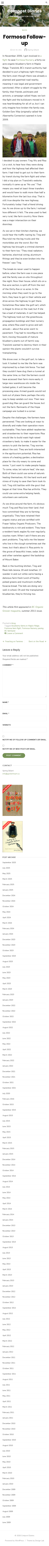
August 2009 (8, 1511)
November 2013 (9, 1231)
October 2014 (8, 1170)
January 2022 (8, 1066)
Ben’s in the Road (36, 641)
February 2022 (8, 1060)
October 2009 (8, 1500)
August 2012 (8, 1313)
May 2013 (6, 1264)
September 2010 (9, 1440)
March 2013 (7, 1275)
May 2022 (6, 1044)
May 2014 (6, 1198)
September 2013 (9, 1242)
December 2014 (9, 1159)
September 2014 (9, 1176)
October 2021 (8, 1082)
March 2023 (7, 989)
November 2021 (9, 1077)
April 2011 (7, 1401)
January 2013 (8, 1286)
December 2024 (9, 895)
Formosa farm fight (12, 628)
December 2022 (9, 1005)
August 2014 (8, 1181)
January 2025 (8, 890)
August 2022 (8, 1027)
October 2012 (8, 1302)
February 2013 (8, 1280)
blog (24, 30)
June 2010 (7, 1456)
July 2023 (6, 967)
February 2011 (8, 1412)
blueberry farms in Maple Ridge (25, 625)
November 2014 (9, 1165)
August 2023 (8, 961)
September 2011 (9, 1374)
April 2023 (7, 983)
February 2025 (8, 884)
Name (6, 702)
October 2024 (8, 906)
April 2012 (7, 1335)
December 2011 (9, 1357)
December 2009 (9, 1489)
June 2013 (7, 1258)
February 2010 (8, 1478)
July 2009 (6, 1517)
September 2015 (9, 1110)
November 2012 (9, 1297)
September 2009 (9, 1506)
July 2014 (6, 1187)
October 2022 (8, 1016)
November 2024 (9, 901)
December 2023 (9, 939)
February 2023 (8, 994)
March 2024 (7, 923)
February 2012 (8, 1346)
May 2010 (6, 1462)
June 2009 (7, 1522)
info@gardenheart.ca (11, 774)
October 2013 (8, 1236)
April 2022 (7, 1049)
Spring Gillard (33, 50)
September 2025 (9, 862)
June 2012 (7, 1324)
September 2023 (9, 956)
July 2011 (6, 1385)
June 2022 (7, 1038)
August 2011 (8, 1379)
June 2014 (7, 1192)
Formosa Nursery (25, 59)
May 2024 (6, 912)
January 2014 (8, 1220)
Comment (8, 665)
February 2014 (8, 1214)
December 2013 (9, 1225)
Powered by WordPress (14, 1540)
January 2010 (8, 1484)
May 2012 (6, 1330)
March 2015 (7, 1143)
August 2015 (8, 1115)
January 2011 (8, 1418)
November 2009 (9, 1495)
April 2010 (7, 1467)
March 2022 (7, 1055)
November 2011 (9, 1363)
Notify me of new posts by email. (19, 749)
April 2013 (7, 1269)
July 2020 (6, 1093)
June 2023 (7, 972)
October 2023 (8, 950)
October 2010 (8, 1434)
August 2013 (8, 1247)
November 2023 (9, 945)
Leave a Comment (15, 633)
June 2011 (7, 1390)
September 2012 (9, 1308)
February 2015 (8, 1148)
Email (6, 713)
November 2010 (9, 1429)
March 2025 (7, 879)
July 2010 (6, 1451)
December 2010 (9, 1423)
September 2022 (9, 1022)
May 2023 (6, 978)
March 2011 (7, 1407)
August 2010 (8, 1445)
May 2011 (6, 1396)
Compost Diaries (24, 11)
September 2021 (9, 1088)
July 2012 (6, 1319)
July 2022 (6, 1033)
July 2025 (6, 868)
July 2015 (6, 1121)
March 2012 (7, 1341)
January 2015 (8, 1154)
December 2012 (9, 1291)
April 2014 (7, 1203)
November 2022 (9, 1011)
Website (7, 725)
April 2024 (7, 917)
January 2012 (8, 1352)
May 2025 (6, 873)
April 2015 (7, 1137)
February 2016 (8, 1099)
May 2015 (6, 1132)
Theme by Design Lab (35, 1540)
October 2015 (8, 1104)
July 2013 (6, 1253)
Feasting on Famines (14, 641)
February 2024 (8, 928)
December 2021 (9, 1071)
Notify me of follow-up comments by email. (24, 740)
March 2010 (7, 1473)
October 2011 (8, 1368)
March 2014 (7, 1209)
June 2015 (7, 1126)
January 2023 (8, 1000)
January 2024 (8, 934)
